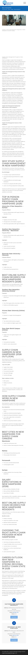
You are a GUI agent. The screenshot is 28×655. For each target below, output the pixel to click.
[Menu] (24, 3)
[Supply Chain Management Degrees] (11, 3)
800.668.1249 (15, 612)
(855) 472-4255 (16, 635)
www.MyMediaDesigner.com (11, 653)
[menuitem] (24, 3)
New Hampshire (6, 8)
